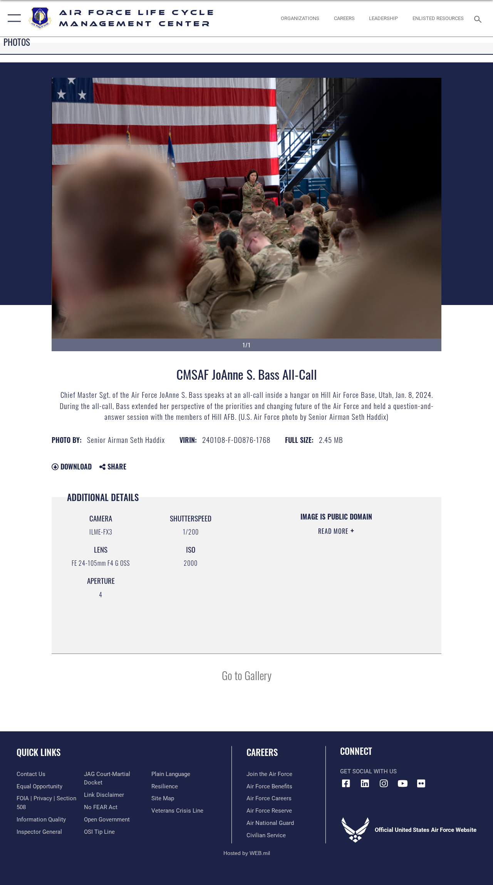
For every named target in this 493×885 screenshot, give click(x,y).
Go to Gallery (247, 675)
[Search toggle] (479, 18)
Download (75, 466)
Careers (262, 752)
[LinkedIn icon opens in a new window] (365, 783)
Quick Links (38, 752)
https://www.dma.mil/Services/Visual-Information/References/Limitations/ (331, 596)
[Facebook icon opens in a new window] (346, 783)
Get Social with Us (368, 771)
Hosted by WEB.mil (246, 853)
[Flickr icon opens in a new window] (421, 783)
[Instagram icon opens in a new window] (383, 783)
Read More (334, 531)
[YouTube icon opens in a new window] (402, 783)
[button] (12, 18)
